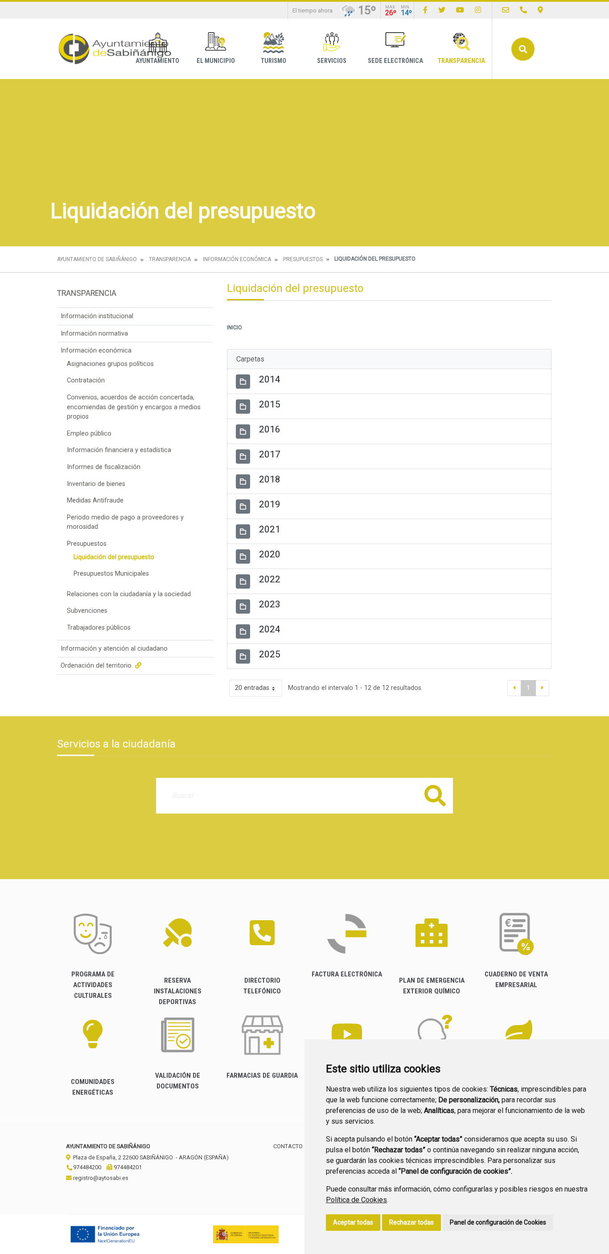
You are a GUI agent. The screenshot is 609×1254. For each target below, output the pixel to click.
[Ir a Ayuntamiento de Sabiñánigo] (115, 49)
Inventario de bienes (96, 484)
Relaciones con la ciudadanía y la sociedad (129, 594)
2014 (269, 379)
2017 (269, 454)
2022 (269, 579)
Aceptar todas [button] (353, 1222)
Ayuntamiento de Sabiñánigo (97, 259)
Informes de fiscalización (103, 467)
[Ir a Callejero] (540, 10)
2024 (269, 629)
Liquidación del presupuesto (114, 557)
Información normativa (94, 333)
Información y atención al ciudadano (114, 648)
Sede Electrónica (395, 61)
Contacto (288, 1146)
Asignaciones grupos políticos (110, 364)
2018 (269, 479)
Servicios (331, 61)
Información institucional (97, 316)
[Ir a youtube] (460, 10)
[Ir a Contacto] (505, 10)
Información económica (237, 259)
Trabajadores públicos (99, 627)
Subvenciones (87, 611)
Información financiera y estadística (119, 450)
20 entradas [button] (252, 688)
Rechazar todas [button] (411, 1222)
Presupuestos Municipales (111, 573)
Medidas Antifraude (95, 500)
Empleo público (89, 433)
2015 (269, 404)
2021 (269, 529)
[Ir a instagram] (478, 10)
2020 (269, 554)
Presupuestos (303, 259)
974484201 (127, 1167)
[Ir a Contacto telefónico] (523, 10)
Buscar (523, 49)
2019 (269, 504)
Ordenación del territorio (97, 665)
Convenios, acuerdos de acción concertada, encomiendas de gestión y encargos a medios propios (134, 407)
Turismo (273, 61)
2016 (269, 429)
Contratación (86, 380)
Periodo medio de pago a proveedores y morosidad (125, 522)
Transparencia (461, 61)
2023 (269, 604)
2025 (269, 654)
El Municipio (216, 61)
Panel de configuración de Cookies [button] (498, 1222)
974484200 (86, 1167)
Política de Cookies (356, 1200)
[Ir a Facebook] (425, 10)
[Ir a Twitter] (441, 10)
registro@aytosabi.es (100, 1178)
